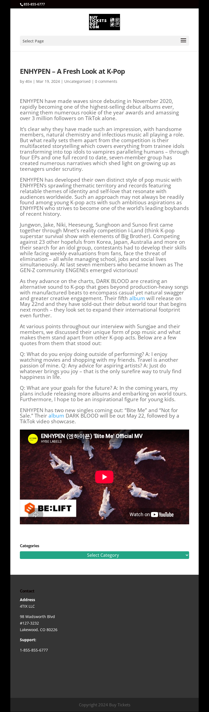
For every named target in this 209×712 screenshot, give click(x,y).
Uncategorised (77, 81)
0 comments (106, 81)
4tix (28, 81)
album (137, 298)
